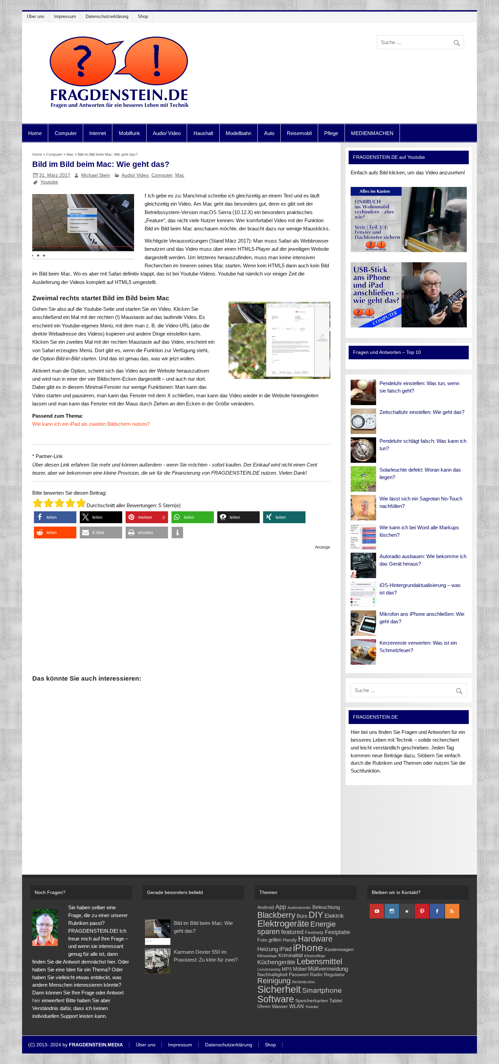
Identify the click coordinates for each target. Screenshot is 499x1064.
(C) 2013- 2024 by (75, 1045)
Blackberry (276, 914)
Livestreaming (268, 969)
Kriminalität (290, 955)
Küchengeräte (276, 962)
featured (292, 931)
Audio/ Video (167, 133)
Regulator (334, 974)
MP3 (287, 969)
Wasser (280, 1006)
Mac (70, 154)
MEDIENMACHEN (372, 133)
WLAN (296, 1006)
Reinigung (274, 980)
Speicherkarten (311, 1000)
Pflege (331, 133)
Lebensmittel (319, 961)
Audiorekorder (299, 908)
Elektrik (334, 916)
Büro (302, 916)
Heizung (267, 949)
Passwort (299, 974)
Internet (97, 133)
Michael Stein (95, 175)
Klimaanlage (267, 956)
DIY (316, 915)
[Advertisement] (181, 611)
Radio (316, 974)
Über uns (35, 16)
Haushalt (203, 133)
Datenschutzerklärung (107, 16)
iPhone (308, 948)
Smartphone (322, 990)
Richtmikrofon (303, 982)
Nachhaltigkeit (272, 974)
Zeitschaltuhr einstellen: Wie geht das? (422, 412)
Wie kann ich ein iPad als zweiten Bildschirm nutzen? (91, 424)
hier (36, 1000)
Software (275, 999)
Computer (66, 133)
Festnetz (314, 932)
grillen (275, 940)
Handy (290, 940)
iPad (285, 948)
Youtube (49, 182)
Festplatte (337, 932)
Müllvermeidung (328, 969)
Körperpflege (314, 956)
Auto (269, 133)
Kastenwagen (339, 949)
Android (265, 907)
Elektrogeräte (283, 923)
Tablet (335, 1000)
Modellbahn (238, 133)
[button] (55, 517)
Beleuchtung (326, 907)
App (280, 906)
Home (35, 133)
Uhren (264, 1006)
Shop (143, 16)
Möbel (300, 969)
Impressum (65, 16)
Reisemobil (299, 133)
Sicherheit (279, 989)
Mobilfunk (129, 133)
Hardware (315, 939)
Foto (262, 940)
